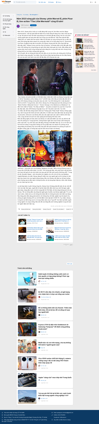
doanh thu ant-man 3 (58, 209)
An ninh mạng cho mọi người (7, 19)
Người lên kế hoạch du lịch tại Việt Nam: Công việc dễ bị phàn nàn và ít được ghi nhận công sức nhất (63, 228)
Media (52, 2)
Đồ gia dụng (7, 24)
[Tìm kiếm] (15, 2)
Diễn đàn (43, 2)
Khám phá (7, 35)
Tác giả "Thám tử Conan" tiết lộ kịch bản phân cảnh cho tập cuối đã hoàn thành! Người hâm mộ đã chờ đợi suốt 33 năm (35, 220)
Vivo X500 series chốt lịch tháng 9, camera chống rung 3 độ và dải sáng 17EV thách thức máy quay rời (54, 361)
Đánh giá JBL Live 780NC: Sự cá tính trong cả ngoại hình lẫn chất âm (89, 53)
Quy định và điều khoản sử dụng (62, 419)
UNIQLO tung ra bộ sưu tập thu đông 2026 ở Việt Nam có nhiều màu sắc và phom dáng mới (63, 220)
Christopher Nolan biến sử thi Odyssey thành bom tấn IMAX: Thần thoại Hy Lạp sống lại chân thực (35, 228)
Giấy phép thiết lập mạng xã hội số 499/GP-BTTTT (17, 419)
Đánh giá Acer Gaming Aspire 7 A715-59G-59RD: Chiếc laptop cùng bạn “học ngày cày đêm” (89, 40)
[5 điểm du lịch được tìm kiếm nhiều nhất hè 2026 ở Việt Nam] (50, 238)
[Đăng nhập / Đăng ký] (91, 2)
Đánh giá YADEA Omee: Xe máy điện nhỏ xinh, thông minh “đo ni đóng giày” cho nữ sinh (90, 65)
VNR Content (25, 25)
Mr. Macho (44, 398)
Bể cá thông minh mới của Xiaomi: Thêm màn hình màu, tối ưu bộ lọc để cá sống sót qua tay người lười (55, 310)
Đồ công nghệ (6, 27)
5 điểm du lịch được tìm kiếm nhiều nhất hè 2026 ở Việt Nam (62, 236)
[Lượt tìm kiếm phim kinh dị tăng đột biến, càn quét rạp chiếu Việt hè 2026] (22, 238)
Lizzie (30, 223)
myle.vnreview (59, 223)
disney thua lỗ (47, 209)
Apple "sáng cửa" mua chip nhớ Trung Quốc (55, 377)
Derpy (30, 231)
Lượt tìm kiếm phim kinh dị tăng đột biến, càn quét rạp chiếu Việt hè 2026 (34, 236)
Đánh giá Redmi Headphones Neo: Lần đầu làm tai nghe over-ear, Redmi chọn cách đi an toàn (90, 47)
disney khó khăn (37, 209)
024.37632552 (61, 415)
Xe (5, 32)
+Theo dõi (33, 25)
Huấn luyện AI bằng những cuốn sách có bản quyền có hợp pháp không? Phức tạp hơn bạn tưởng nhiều (53, 276)
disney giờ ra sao (25, 209)
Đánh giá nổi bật (83, 35)
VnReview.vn (63, 417)
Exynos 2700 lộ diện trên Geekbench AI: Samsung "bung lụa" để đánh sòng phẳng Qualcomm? (54, 327)
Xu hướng (7, 16)
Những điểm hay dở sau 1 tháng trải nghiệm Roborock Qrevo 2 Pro (89, 59)
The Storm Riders (45, 297)
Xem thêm (93, 70)
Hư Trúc (43, 281)
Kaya (42, 347)
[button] (95, 2)
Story (59, 2)
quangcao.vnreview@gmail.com (65, 412)
